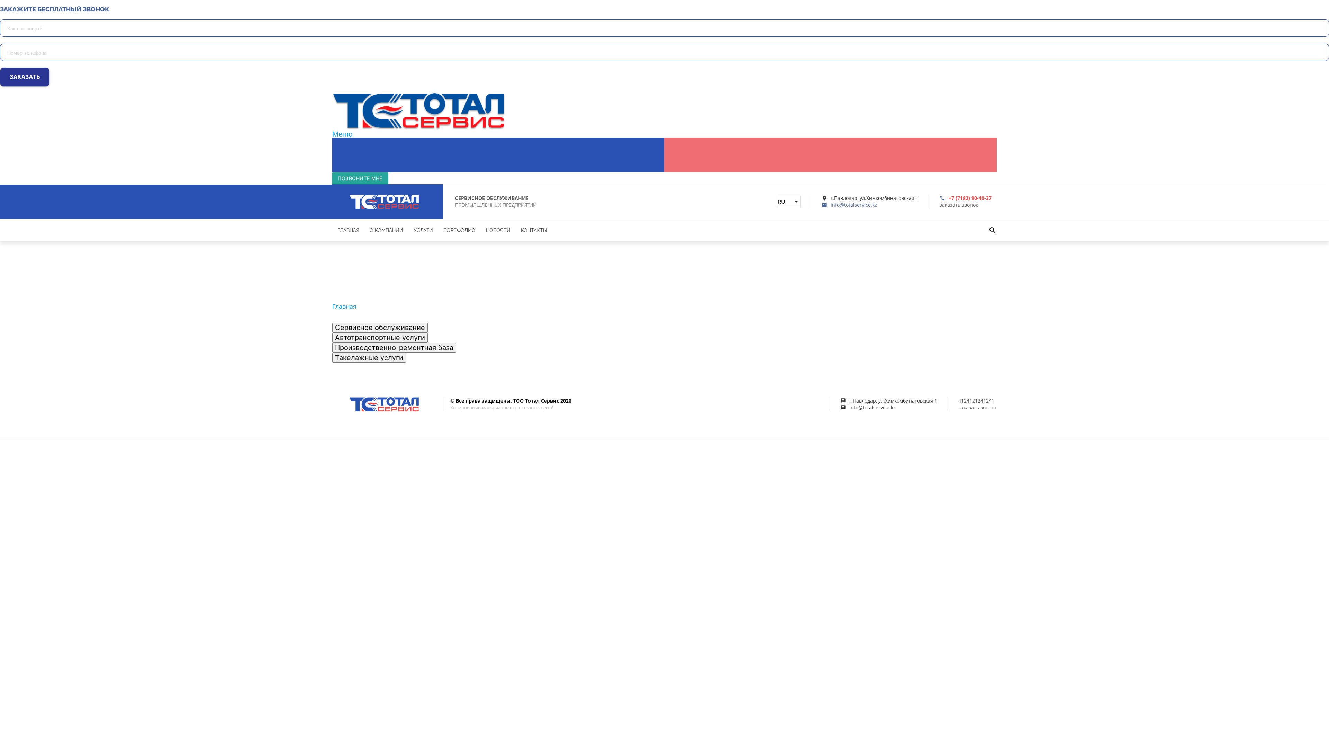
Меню (342, 134)
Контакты (562, 141)
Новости (522, 141)
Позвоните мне (360, 178)
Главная (350, 141)
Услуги (438, 141)
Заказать (25, 77)
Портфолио (479, 141)
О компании (395, 141)
